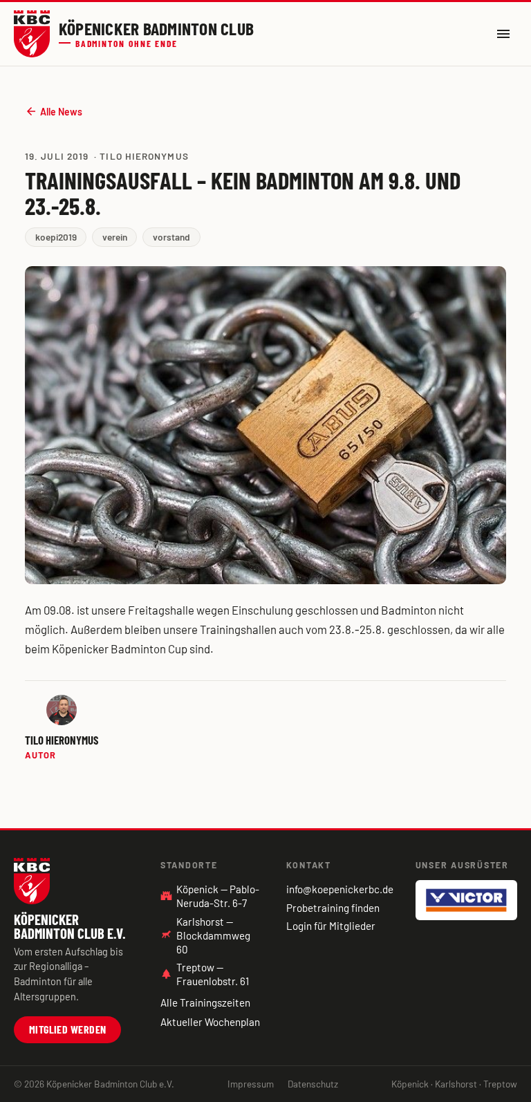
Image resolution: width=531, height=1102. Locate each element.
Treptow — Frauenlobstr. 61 (204, 974)
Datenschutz (313, 1084)
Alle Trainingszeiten (205, 1002)
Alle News (53, 111)
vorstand (171, 237)
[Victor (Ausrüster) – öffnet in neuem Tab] (466, 900)
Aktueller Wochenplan (210, 1022)
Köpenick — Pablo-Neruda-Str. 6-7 (209, 896)
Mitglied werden (67, 1029)
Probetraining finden (333, 908)
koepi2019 (56, 237)
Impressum (250, 1084)
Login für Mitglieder (330, 925)
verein (114, 237)
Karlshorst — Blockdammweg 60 (213, 935)
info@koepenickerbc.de (339, 889)
